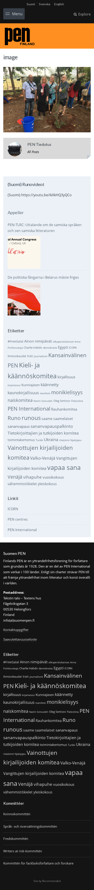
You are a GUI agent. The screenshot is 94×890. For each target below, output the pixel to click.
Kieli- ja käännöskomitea (50, 685)
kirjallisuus (66, 376)
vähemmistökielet (22, 483)
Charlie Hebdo (33, 348)
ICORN (73, 348)
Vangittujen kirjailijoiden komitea (33, 773)
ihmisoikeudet (17, 356)
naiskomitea (20, 400)
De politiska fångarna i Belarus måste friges (43, 277)
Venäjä (15, 477)
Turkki (39, 440)
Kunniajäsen (30, 385)
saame (47, 418)
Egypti (63, 347)
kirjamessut (14, 385)
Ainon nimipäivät (38, 341)
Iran (30, 356)
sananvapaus (19, 426)
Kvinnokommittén (16, 814)
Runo (14, 417)
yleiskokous (47, 483)
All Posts (33, 152)
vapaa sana (64, 467)
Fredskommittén (15, 838)
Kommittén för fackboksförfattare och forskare (38, 863)
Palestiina (77, 401)
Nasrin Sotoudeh (42, 400)
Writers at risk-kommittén (22, 851)
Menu (17, 13)
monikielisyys (67, 392)
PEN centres (18, 519)
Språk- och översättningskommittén (30, 826)
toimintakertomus (21, 440)
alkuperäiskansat (63, 341)
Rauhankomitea (64, 409)
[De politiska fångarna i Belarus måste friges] (24, 299)
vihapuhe (32, 477)
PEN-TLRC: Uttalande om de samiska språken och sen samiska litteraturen (45, 227)
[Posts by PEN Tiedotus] (15, 150)
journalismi (40, 356)
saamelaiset (63, 418)
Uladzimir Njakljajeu (70, 440)
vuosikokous (53, 477)
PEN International (29, 408)
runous (31, 418)
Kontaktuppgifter (16, 629)
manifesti (45, 393)
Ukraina (51, 439)
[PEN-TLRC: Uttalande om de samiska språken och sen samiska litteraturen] (24, 252)
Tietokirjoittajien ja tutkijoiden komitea (43, 433)
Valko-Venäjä (42, 458)
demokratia (50, 348)
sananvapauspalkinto (52, 426)
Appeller (16, 212)
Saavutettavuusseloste (20, 639)
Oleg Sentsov (61, 401)
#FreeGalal (15, 341)
